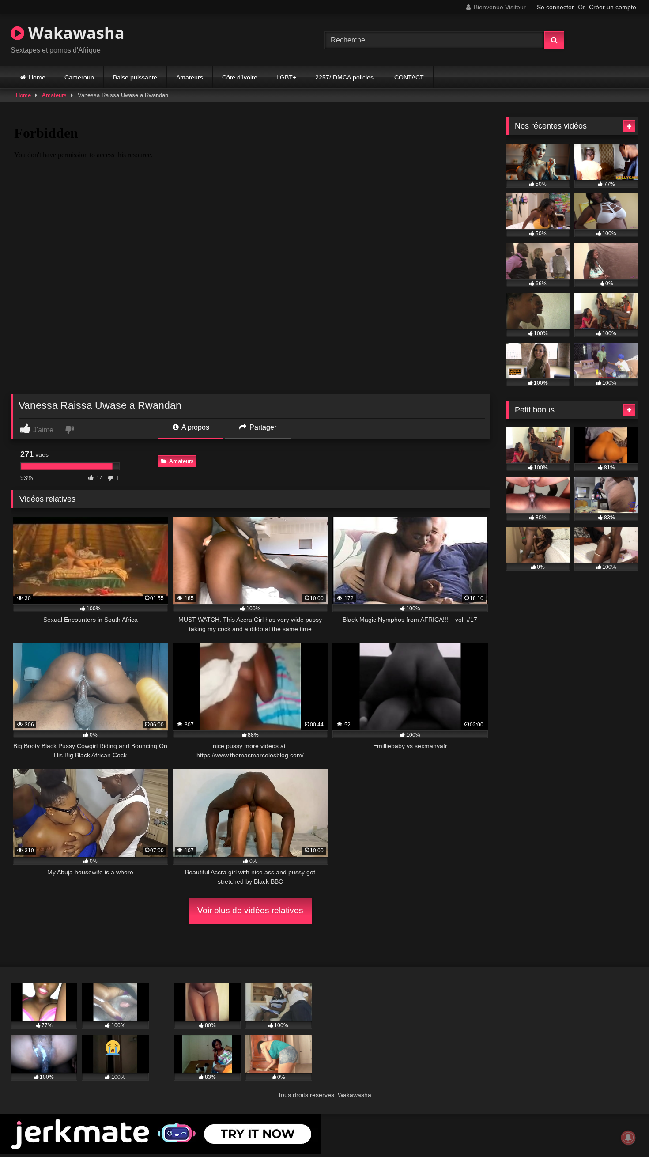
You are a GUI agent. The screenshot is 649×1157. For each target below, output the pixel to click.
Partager (262, 427)
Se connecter (555, 7)
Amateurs (189, 77)
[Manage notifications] (628, 1138)
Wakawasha (74, 33)
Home (37, 77)
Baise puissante (135, 77)
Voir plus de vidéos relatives (250, 910)
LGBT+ (286, 77)
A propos (194, 427)
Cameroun (79, 77)
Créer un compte (612, 7)
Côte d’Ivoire (239, 77)
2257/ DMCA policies (345, 77)
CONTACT (409, 77)
